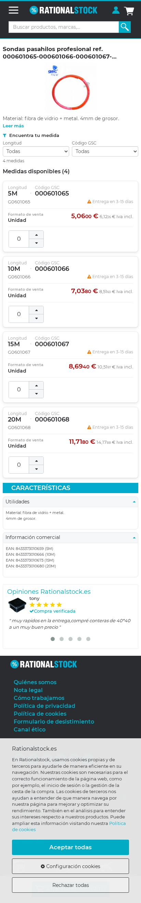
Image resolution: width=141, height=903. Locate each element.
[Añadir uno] (36, 235)
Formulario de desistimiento (54, 721)
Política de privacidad (44, 706)
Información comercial (34, 537)
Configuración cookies (72, 866)
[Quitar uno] (36, 243)
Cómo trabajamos (39, 698)
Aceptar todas (70, 847)
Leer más (13, 125)
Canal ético (30, 729)
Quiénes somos (35, 682)
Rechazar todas (70, 885)
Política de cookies (40, 714)
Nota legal (28, 690)
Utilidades (19, 502)
